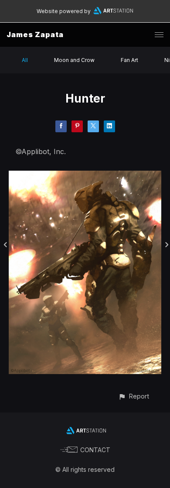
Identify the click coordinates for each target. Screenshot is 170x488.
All (25, 60)
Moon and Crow (74, 60)
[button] (134, 396)
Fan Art (129, 60)
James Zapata (35, 34)
